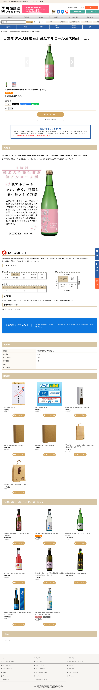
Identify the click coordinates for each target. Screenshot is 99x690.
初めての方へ (42, 17)
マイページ (81, 7)
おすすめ (8, 27)
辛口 (95, 22)
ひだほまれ (59, 22)
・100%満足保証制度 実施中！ (33, 11)
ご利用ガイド (58, 17)
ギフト (91, 27)
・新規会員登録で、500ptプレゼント (35, 9)
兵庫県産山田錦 (71, 22)
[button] (72, 62)
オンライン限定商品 (74, 26)
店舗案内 (10, 17)
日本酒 (25, 27)
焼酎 (41, 27)
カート (91, 7)
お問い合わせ (89, 17)
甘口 (83, 22)
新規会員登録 (77, 11)
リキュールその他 (57, 26)
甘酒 (48, 22)
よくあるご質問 (73, 17)
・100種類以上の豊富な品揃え (33, 7)
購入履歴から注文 (72, 7)
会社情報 (26, 17)
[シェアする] (8, 104)
